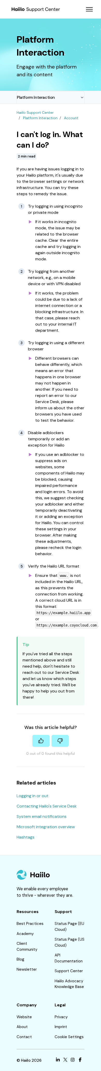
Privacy (61, 1017)
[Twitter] (65, 1060)
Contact (24, 1036)
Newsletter (27, 969)
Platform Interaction (36, 97)
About (22, 1026)
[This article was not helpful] (60, 741)
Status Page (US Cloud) (69, 942)
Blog (20, 959)
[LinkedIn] (58, 1060)
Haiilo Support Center (35, 112)
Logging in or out (32, 795)
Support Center (69, 971)
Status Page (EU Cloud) (69, 926)
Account (71, 118)
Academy (25, 933)
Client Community (27, 946)
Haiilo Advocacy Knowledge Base (69, 984)
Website (24, 1017)
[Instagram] (72, 1060)
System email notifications (42, 816)
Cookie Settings (69, 1036)
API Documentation (69, 958)
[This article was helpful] (40, 741)
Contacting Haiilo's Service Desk (47, 806)
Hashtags (25, 837)
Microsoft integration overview (46, 826)
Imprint (61, 1026)
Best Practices (30, 923)
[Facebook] (80, 1060)
